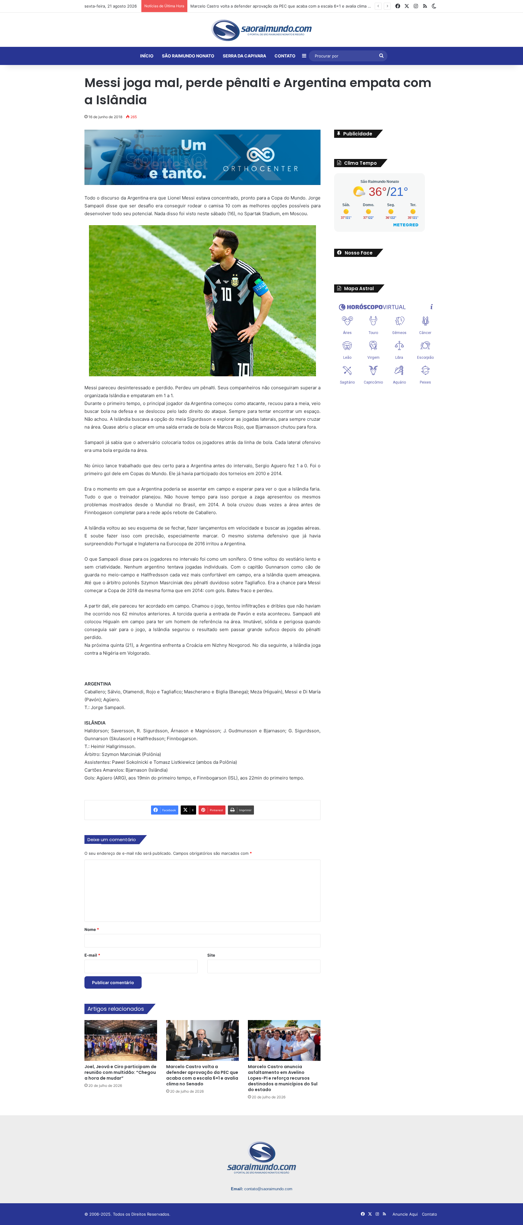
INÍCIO (146, 55)
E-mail (92, 955)
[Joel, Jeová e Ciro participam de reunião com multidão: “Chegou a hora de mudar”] (120, 1040)
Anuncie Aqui (405, 1214)
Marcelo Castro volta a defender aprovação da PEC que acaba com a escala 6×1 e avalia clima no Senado (202, 1075)
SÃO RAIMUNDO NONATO (188, 55)
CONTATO (285, 55)
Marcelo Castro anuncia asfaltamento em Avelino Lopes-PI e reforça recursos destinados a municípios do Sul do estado (282, 1078)
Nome (91, 929)
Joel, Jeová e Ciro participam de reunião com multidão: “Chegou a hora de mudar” (120, 1072)
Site (211, 955)
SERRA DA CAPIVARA (244, 55)
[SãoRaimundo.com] (261, 30)
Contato (429, 1214)
